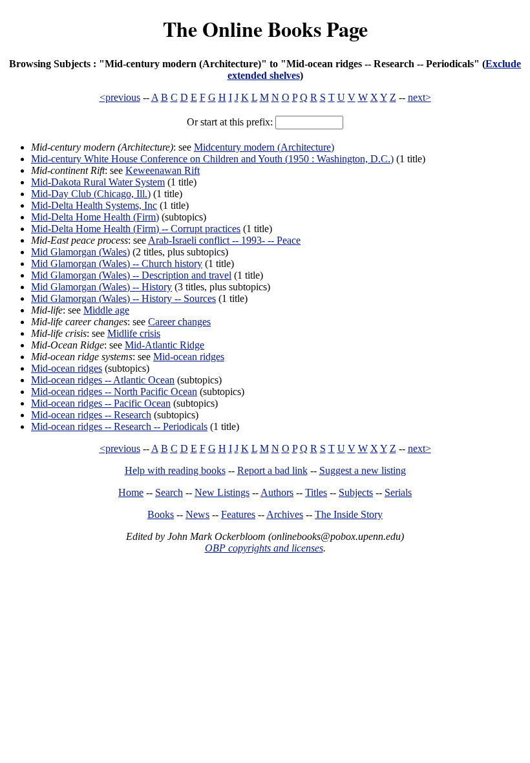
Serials (398, 492)
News (197, 514)
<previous (120, 97)
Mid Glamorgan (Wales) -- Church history (116, 263)
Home (130, 492)
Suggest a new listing (362, 470)
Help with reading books (175, 470)
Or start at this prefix (228, 121)
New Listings (222, 492)
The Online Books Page (265, 29)
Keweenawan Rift (162, 170)
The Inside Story (349, 514)
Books (160, 514)
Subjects (356, 492)
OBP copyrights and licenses (264, 548)
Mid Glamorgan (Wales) (80, 251)
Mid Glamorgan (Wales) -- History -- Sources (123, 298)
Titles (316, 492)
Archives (284, 514)
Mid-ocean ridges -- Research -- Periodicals (119, 426)
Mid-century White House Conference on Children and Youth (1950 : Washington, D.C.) (212, 158)
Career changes (179, 321)
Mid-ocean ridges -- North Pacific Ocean (114, 391)
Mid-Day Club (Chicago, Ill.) (91, 193)
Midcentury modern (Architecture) (264, 147)
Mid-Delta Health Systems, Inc (94, 205)
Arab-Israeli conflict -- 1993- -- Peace (224, 240)
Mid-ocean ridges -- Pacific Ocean (101, 403)
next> (419, 97)
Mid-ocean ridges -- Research (91, 414)
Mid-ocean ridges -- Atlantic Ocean (103, 379)
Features (238, 514)
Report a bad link (272, 470)
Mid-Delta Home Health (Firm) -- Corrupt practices (135, 228)
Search (169, 492)
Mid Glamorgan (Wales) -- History (101, 286)
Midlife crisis (133, 333)
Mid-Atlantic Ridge (164, 344)
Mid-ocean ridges (188, 356)
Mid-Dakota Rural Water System (98, 182)
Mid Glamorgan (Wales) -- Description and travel (131, 275)
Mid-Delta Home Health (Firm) (95, 216)
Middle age (106, 310)
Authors (276, 492)
